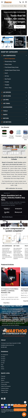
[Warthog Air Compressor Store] (7, 42)
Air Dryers (3, 358)
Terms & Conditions (5, 382)
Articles (2, 368)
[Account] (23, 2)
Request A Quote (4, 390)
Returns (2, 380)
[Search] (25, 6)
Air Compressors (4, 354)
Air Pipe (2, 362)
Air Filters (3, 356)
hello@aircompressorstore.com (7, 345)
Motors (2, 366)
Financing (3, 376)
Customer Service (5, 388)
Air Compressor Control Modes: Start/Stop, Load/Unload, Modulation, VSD (10, 290)
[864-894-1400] (20, 2)
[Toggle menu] (2, 2)
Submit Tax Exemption (6, 386)
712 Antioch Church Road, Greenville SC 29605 (11, 343)
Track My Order (4, 392)
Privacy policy (4, 384)
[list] (14, 210)
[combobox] (14, 6)
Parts (2, 364)
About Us (3, 378)
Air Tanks (3, 360)
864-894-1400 (4, 347)
